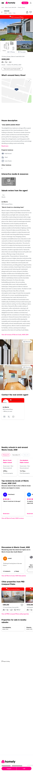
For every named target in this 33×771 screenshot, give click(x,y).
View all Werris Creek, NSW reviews (13, 518)
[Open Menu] (3, 3)
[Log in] (30, 3)
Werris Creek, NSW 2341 (10, 7)
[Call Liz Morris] (8, 416)
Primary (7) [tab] (6, 455)
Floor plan (23, 52)
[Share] (27, 12)
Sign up (25, 3)
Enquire (9, 768)
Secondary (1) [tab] (16, 455)
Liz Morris (5, 202)
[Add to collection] (22, 605)
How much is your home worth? (12, 69)
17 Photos (12, 52)
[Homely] (16, 761)
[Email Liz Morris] (4, 416)
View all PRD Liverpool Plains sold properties (15, 614)
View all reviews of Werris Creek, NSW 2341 (15, 334)
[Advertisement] (16, 111)
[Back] (2, 12)
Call (24, 768)
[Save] (30, 12)
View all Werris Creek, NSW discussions (14, 576)
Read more (5, 146)
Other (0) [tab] (26, 455)
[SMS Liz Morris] (13, 416)
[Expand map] (29, 81)
